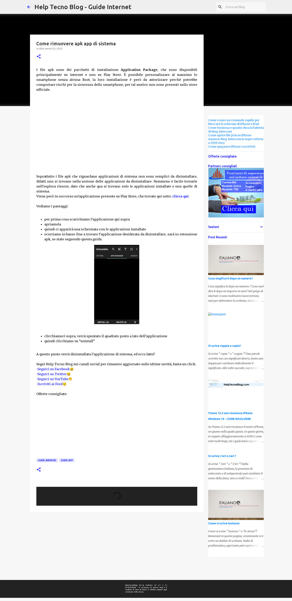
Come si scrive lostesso (224, 523)
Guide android (47, 460)
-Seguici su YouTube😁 (54, 379)
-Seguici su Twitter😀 (53, 374)
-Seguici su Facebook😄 (55, 369)
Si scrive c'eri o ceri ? (222, 456)
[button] (38, 56)
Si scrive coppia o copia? (224, 345)
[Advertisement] (116, 135)
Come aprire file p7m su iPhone (229, 135)
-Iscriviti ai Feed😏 (51, 384)
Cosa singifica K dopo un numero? (230, 278)
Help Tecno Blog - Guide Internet (82, 6)
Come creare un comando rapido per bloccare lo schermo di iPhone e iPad (233, 122)
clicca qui (180, 196)
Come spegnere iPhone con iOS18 (231, 146)
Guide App (67, 460)
